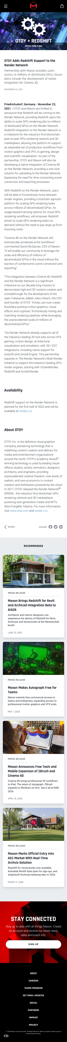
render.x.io (25, 411)
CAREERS (33, 980)
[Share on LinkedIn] (61, 527)
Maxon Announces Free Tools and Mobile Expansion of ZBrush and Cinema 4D (32, 771)
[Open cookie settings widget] (6, 1036)
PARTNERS (33, 1010)
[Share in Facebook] (50, 527)
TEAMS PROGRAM (33, 988)
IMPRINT (33, 1017)
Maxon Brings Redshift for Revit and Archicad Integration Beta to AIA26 (32, 605)
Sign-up (33, 944)
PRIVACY (33, 1025)
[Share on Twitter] (56, 527)
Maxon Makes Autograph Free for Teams (32, 689)
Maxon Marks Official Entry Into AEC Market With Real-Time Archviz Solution (31, 858)
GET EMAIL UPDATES (33, 995)
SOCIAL (33, 1002)
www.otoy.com (19, 510)
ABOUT (33, 973)
